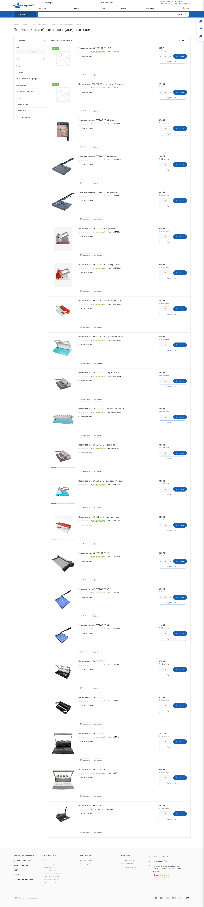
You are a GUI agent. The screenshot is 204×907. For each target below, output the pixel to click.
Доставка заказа (21, 860)
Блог (15, 870)
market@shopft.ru (160, 861)
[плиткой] (179, 40)
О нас (46, 860)
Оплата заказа (20, 865)
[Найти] (186, 14)
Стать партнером (50, 864)
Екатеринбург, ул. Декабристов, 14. (173, 1)
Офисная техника (39, 24)
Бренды (17, 875)
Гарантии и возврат (23, 879)
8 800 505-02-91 (106, 2)
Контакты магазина (51, 870)
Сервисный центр (50, 867)
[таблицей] (186, 40)
